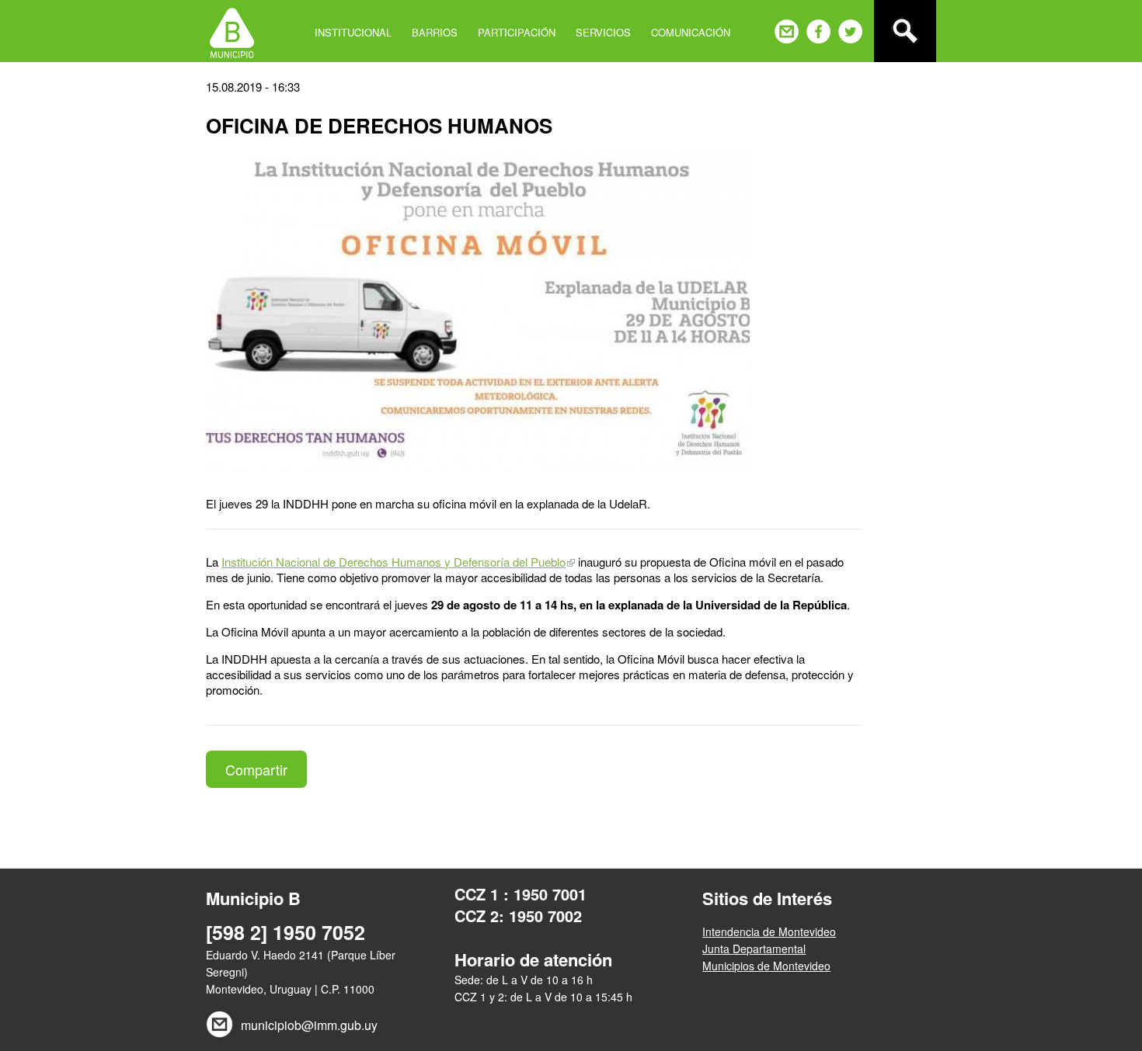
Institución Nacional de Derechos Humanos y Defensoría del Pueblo (393, 561)
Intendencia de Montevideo (769, 931)
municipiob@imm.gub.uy (309, 1025)
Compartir (256, 769)
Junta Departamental (754, 948)
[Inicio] (232, 31)
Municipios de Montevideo (766, 965)
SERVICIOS (603, 32)
